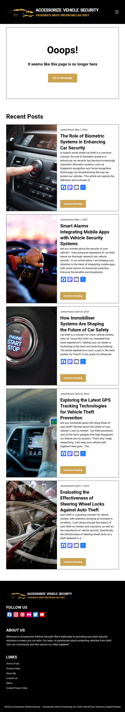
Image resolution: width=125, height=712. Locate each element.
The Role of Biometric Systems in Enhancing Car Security (82, 142)
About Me (11, 673)
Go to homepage (62, 78)
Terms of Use (12, 663)
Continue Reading (73, 204)
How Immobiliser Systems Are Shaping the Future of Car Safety (84, 324)
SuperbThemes (113, 706)
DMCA (9, 683)
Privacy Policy (13, 668)
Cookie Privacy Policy (17, 688)
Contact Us (11, 678)
